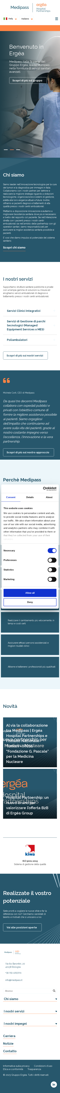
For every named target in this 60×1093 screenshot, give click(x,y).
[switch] (52, 560)
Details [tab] (30, 497)
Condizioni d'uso (43, 1066)
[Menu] (56, 18)
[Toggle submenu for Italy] (15, 19)
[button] (30, 999)
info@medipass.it (13, 980)
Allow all (30, 593)
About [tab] (49, 497)
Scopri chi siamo (14, 247)
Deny (30, 602)
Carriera (9, 1036)
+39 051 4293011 (13, 972)
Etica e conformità (13, 1069)
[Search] (54, 991)
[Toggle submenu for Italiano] (31, 19)
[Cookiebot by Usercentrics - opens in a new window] (43, 489)
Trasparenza (34, 1069)
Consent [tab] (10, 497)
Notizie (8, 1043)
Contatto (10, 1051)
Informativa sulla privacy (16, 1066)
